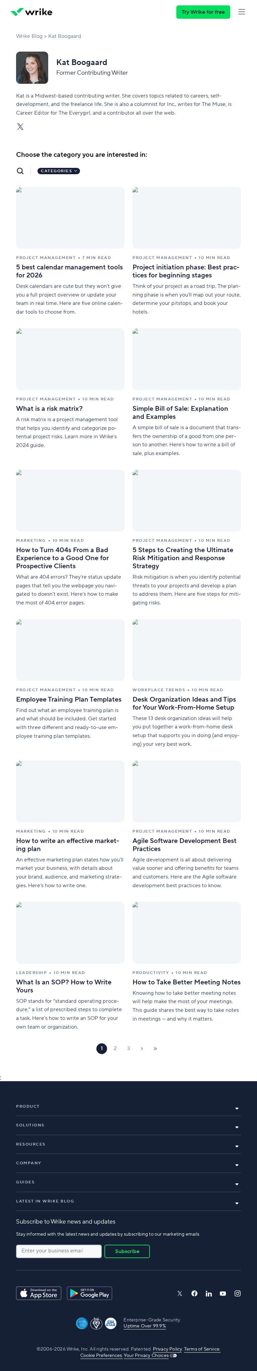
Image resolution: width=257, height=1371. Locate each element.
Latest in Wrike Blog (45, 1201)
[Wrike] (31, 12)
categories (56, 171)
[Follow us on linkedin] (209, 1294)
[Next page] (142, 1048)
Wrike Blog (29, 36)
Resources (31, 1144)
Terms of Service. (202, 1349)
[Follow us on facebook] (194, 1293)
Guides (25, 1182)
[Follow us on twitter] (179, 1293)
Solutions (30, 1125)
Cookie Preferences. (101, 1356)
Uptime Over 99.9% (144, 1326)
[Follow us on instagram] (237, 1293)
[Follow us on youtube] (223, 1293)
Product (28, 1106)
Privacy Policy (167, 1349)
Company (28, 1163)
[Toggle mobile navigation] (241, 12)
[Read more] (70, 251)
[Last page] (155, 1048)
